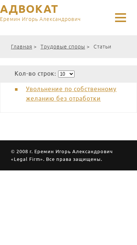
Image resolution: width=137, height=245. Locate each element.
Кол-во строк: (36, 73)
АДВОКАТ (40, 13)
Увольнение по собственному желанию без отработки (71, 94)
